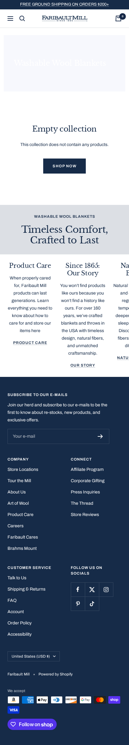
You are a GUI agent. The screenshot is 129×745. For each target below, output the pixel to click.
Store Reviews (85, 514)
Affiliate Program (87, 469)
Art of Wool (18, 503)
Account (16, 611)
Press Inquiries (85, 492)
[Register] (100, 436)
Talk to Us (17, 578)
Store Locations (23, 469)
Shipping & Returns (26, 589)
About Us (17, 492)
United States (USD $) (31, 656)
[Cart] (118, 18)
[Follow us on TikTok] (92, 604)
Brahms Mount (22, 548)
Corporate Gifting (88, 480)
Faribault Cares (23, 537)
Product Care (30, 343)
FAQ (12, 600)
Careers (15, 526)
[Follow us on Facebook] (78, 589)
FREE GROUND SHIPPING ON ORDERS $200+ (64, 4)
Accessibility (20, 634)
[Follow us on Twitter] (92, 589)
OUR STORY (82, 365)
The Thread (82, 503)
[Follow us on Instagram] (106, 589)
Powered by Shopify (56, 674)
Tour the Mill (19, 480)
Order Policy (20, 623)
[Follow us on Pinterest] (78, 604)
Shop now (64, 166)
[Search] (22, 18)
